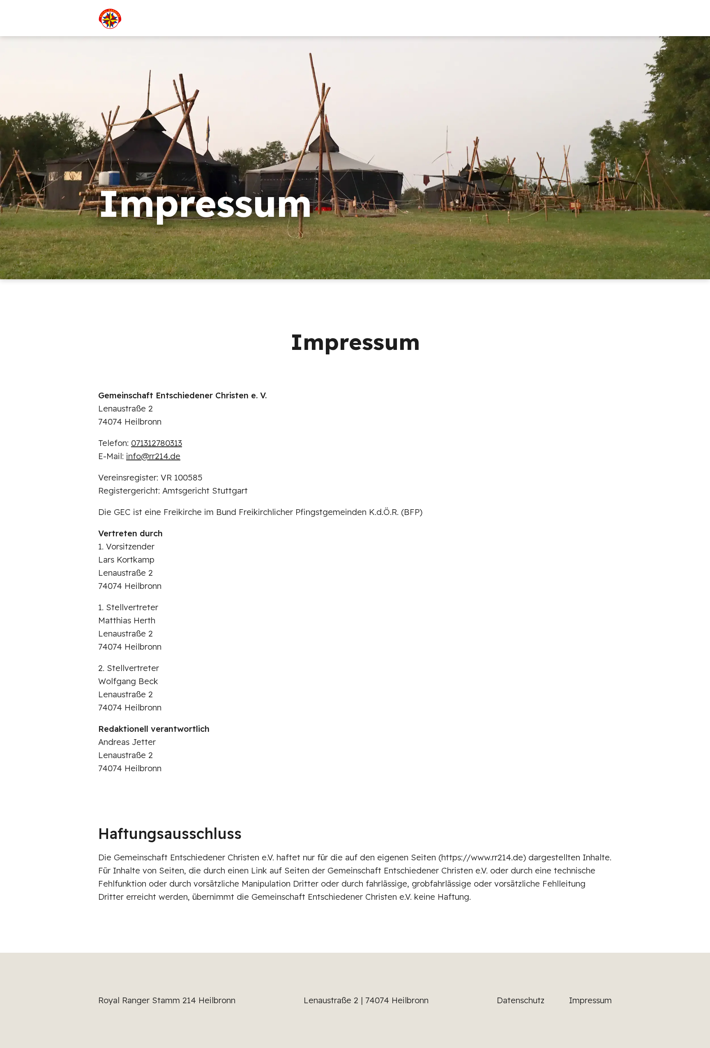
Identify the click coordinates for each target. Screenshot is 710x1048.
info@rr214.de (153, 456)
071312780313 (156, 443)
